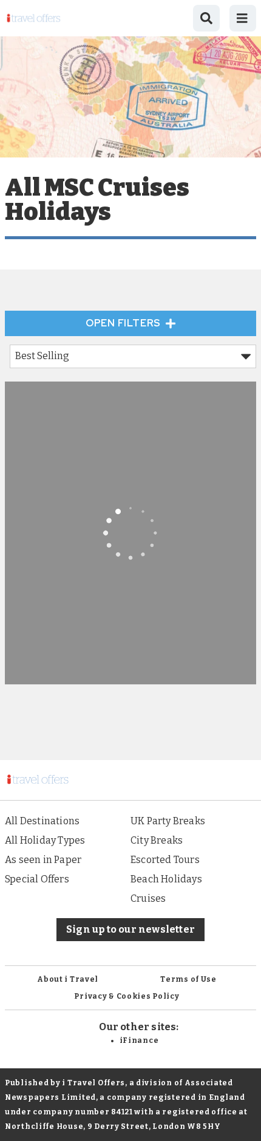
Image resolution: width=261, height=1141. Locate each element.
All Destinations (42, 821)
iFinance (139, 1040)
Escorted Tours (165, 859)
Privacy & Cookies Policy (126, 996)
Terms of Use (188, 979)
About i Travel (67, 979)
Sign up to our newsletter (130, 929)
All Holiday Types (45, 840)
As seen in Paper (43, 859)
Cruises (148, 898)
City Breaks (156, 840)
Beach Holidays (166, 879)
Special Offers (37, 879)
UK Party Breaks (167, 821)
